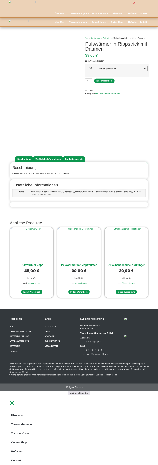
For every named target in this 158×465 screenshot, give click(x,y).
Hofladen (132, 13)
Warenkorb (50, 336)
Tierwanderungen (78, 13)
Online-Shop (117, 13)
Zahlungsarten (52, 341)
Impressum (15, 346)
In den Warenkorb (104, 81)
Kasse (47, 331)
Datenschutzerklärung (21, 331)
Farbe (91, 68)
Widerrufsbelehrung (19, 336)
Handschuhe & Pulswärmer (101, 38)
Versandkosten (34, 283)
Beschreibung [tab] (24, 159)
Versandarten (52, 346)
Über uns (59, 13)
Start (87, 38)
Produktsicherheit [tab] (74, 159)
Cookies (14, 351)
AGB (11, 326)
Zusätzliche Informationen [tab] (48, 159)
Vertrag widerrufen (19, 341)
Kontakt (143, 13)
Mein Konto (50, 326)
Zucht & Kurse (99, 13)
